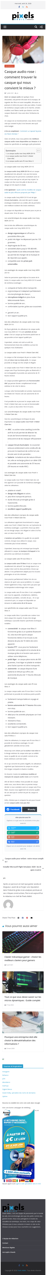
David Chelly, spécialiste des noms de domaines (19, 1093)
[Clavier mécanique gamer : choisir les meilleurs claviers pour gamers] (23, 933)
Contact (5, 1243)
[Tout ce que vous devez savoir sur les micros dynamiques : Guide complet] (23, 973)
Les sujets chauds (8, 1252)
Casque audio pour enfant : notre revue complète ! (24, 860)
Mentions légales (8, 1248)
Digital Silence (7, 1089)
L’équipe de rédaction (10, 1239)
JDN (3, 1079)
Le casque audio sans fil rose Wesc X (20, 161)
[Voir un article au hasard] (41, 26)
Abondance (6, 1082)
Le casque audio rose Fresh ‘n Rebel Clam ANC (20, 157)
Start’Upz (5, 1086)
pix (17, 93)
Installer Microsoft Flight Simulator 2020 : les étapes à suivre (22, 868)
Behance (5, 1075)
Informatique (9, 66)
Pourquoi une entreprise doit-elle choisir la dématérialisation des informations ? (20, 1040)
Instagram (5, 1072)
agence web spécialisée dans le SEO (28, 1184)
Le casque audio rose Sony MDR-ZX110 (21, 153)
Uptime (4, 1096)
